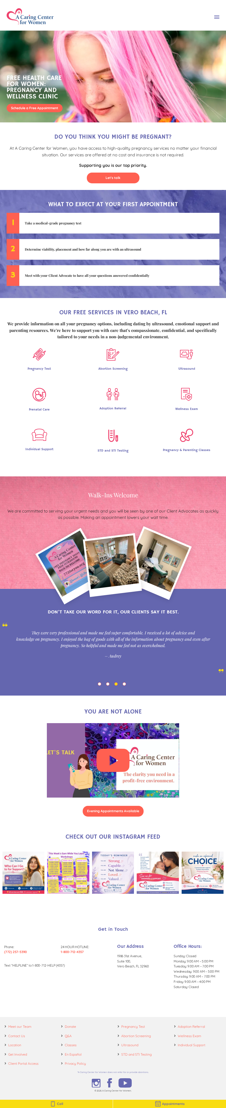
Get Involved (17, 1054)
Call (60, 1104)
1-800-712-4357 (72, 952)
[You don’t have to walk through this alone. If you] (23, 873)
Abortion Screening (136, 1036)
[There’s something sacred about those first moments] (158, 873)
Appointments (173, 1104)
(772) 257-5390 (15, 952)
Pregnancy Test (133, 1026)
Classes (71, 1045)
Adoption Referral (191, 1026)
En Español (73, 1054)
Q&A (68, 1036)
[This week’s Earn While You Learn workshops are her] (68, 873)
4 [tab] (125, 685)
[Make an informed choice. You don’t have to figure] (203, 873)
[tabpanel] (113, 648)
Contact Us (16, 1036)
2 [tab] (109, 685)
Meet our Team (19, 1026)
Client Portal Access (23, 1063)
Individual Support (191, 1045)
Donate (70, 1026)
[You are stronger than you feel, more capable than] (113, 873)
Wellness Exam (189, 1036)
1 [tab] (100, 685)
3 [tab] (117, 685)
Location (14, 1045)
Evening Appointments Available (113, 811)
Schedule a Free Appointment (34, 108)
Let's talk (113, 178)
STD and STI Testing (136, 1054)
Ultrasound (129, 1045)
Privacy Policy (75, 1063)
